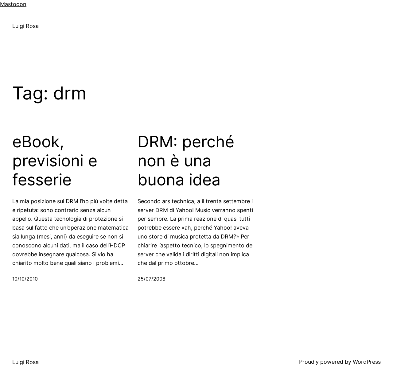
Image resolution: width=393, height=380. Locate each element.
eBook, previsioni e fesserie (54, 161)
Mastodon (13, 4)
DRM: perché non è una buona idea (186, 161)
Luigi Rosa (25, 26)
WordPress (367, 362)
